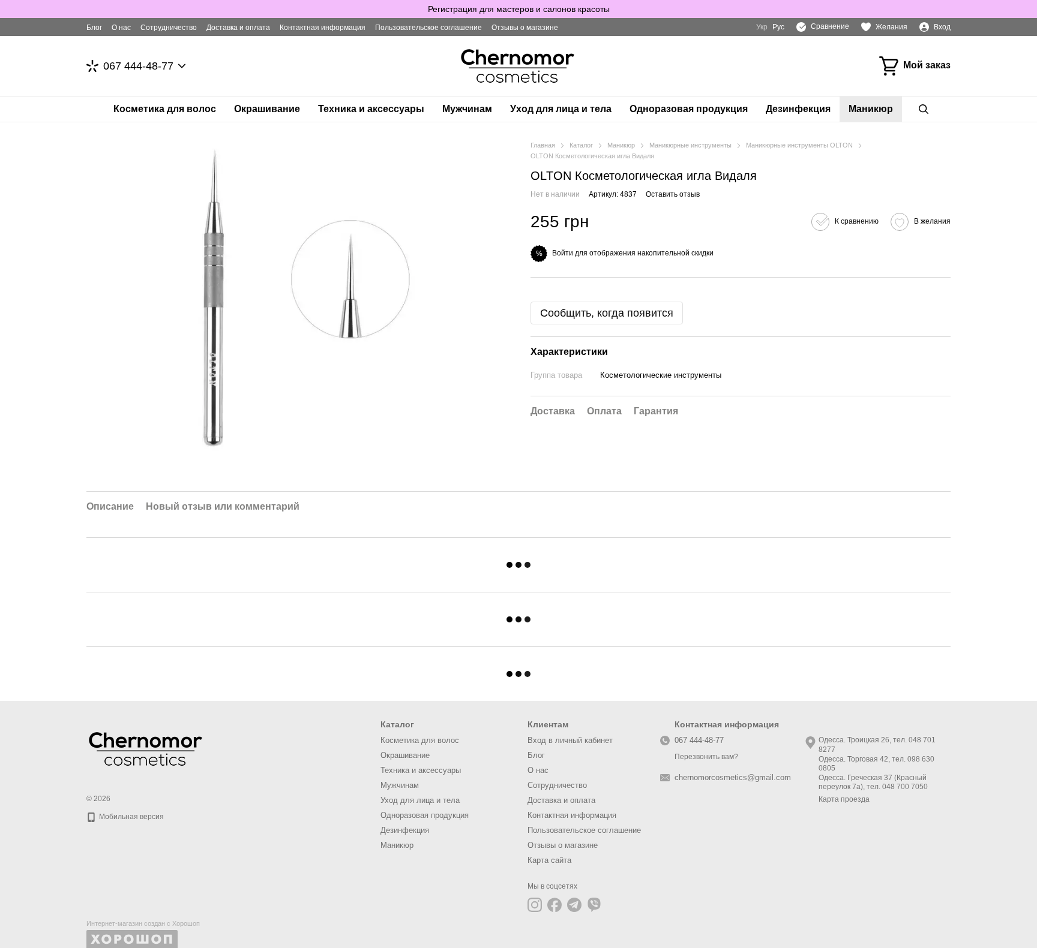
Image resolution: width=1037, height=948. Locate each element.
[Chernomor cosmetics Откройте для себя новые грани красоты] (146, 748)
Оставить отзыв (673, 194)
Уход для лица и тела (561, 109)
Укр (762, 27)
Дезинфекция (798, 109)
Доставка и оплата (238, 27)
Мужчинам (467, 109)
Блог (94, 27)
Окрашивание (267, 109)
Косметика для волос (164, 109)
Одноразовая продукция (689, 109)
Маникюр (871, 109)
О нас (121, 27)
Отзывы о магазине (524, 27)
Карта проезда (844, 799)
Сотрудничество (168, 27)
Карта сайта (549, 860)
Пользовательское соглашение (428, 27)
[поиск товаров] (923, 109)
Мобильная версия (130, 816)
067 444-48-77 (138, 66)
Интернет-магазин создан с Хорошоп (143, 923)
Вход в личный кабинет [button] (570, 740)
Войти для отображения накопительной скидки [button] (633, 253)
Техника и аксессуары (371, 109)
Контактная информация (322, 27)
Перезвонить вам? (706, 757)
